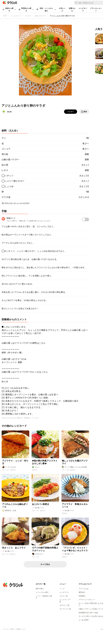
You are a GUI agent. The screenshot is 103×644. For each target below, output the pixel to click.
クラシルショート (96, 9)
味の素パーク (39, 508)
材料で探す (40, 589)
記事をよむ (72, 9)
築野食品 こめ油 (10, 510)
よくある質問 (83, 620)
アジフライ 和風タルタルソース (75, 505)
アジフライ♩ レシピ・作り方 (15, 462)
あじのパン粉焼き (40, 504)
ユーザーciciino (10, 467)
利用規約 (82, 596)
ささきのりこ (39, 554)
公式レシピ (62, 9)
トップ (62, 589)
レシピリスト (64, 592)
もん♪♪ (37, 467)
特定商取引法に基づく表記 (88, 613)
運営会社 (82, 592)
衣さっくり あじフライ (14, 547)
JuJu (9, 111)
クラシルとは (83, 589)
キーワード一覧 (65, 609)
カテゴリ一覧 (64, 605)
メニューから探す (42, 592)
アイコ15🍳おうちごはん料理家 (76, 467)
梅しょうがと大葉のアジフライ (75, 462)
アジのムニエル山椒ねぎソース (15, 505)
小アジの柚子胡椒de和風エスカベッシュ (45, 549)
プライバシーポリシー (87, 600)
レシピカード (83, 9)
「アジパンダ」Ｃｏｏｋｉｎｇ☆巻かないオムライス (75, 549)
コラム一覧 (64, 596)
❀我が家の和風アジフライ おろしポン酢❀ (45, 462)
